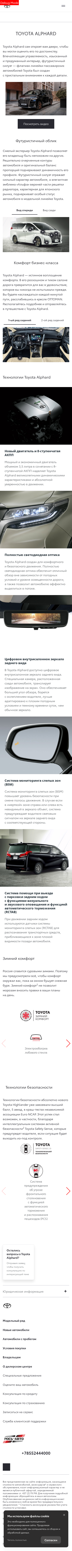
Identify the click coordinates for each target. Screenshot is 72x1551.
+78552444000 (36, 1453)
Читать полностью (17, 1539)
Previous (5, 1043)
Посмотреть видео (36, 124)
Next (66, 1043)
